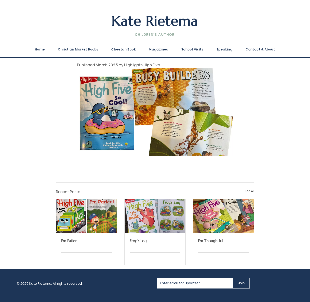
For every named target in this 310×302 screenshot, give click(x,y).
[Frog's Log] (155, 216)
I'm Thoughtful (210, 240)
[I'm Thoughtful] (223, 216)
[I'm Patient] (86, 216)
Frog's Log (138, 240)
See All (249, 191)
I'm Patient (70, 240)
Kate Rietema (155, 21)
